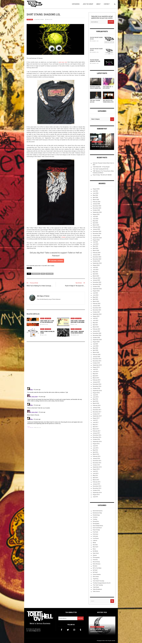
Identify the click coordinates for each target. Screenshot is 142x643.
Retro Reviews (96, 564)
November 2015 (97, 462)
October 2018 (96, 388)
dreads (64, 237)
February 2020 (96, 354)
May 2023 (95, 271)
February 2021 (96, 329)
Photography (96, 557)
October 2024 (96, 235)
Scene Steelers (97, 574)
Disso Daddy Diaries (98, 525)
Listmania (94, 140)
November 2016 (97, 437)
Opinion (94, 141)
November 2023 (97, 259)
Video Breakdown (97, 589)
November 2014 (97, 488)
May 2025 (95, 220)
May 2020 (95, 348)
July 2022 (95, 293)
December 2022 (97, 282)
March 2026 (96, 199)
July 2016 (95, 445)
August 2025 (96, 214)
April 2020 (95, 350)
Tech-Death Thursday (98, 581)
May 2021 (95, 322)
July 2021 (95, 318)
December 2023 (97, 257)
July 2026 (95, 191)
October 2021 (96, 312)
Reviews (95, 566)
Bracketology (96, 515)
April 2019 (95, 375)
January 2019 (96, 382)
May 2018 (95, 399)
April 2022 (95, 299)
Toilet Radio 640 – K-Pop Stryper (101, 166)
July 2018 (95, 395)
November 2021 (97, 310)
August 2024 (96, 240)
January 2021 (96, 331)
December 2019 (97, 358)
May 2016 (95, 450)
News (94, 549)
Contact (107, 4)
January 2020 (96, 356)
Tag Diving (95, 578)
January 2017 (96, 433)
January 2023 (96, 280)
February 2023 (96, 278)
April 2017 (95, 426)
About (98, 4)
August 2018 (96, 392)
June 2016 (95, 448)
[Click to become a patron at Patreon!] (56, 260)
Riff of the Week (97, 568)
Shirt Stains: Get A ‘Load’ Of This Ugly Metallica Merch (47, 322)
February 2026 (96, 201)
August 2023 (96, 265)
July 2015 (95, 471)
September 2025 (97, 212)
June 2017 (95, 422)
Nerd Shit (95, 544)
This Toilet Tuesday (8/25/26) (100, 169)
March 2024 (96, 250)
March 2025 (96, 225)
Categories (76, 4)
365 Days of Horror (40, 19)
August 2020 (96, 341)
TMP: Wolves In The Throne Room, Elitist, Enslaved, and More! (108, 102)
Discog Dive (96, 521)
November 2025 (97, 208)
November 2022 (97, 284)
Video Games (96, 591)
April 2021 (95, 324)
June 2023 (95, 269)
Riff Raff (95, 570)
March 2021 (96, 327)
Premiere (95, 559)
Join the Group (88, 4)
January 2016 (96, 458)
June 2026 (95, 193)
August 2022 (96, 290)
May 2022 (95, 297)
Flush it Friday (96, 530)
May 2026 (95, 195)
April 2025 (95, 223)
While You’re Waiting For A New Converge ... (39, 286)
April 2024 (95, 248)
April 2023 (95, 274)
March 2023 (96, 276)
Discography (96, 523)
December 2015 (97, 460)
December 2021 (97, 307)
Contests (95, 517)
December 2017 (97, 409)
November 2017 (97, 412)
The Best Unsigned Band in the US (101, 583)
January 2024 (96, 254)
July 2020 (95, 344)
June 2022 (95, 295)
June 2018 (95, 397)
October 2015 (96, 465)
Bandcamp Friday (97, 513)
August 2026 (96, 189)
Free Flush (95, 532)
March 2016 (96, 454)
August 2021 (96, 316)
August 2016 (96, 443)
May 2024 (95, 246)
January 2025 (96, 229)
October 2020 (96, 337)
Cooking (95, 519)
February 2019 (96, 380)
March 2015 (96, 479)
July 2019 (95, 369)
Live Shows (96, 538)
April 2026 (95, 197)
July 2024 (95, 242)
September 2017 (97, 416)
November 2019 (97, 361)
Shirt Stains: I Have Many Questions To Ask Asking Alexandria (77, 322)
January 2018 (96, 407)
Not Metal (105, 140)
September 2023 (97, 263)
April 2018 (95, 401)
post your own (63, 62)
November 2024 (97, 233)
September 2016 (97, 441)
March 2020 (96, 352)
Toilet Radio (96, 587)
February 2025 (96, 227)
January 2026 (96, 203)
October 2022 (96, 286)
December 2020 (97, 333)
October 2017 (96, 414)
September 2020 (97, 339)
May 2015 (95, 475)
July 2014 (95, 496)
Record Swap (96, 561)
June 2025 (95, 218)
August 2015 (96, 469)
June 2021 (95, 320)
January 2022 (96, 305)
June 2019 (95, 371)
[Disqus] (56, 365)
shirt (42, 273)
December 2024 (97, 231)
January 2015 (96, 484)
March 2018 (96, 403)
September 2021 (97, 314)
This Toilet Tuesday (98, 585)
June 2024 (95, 244)
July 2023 (95, 267)
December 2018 (97, 384)
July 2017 (95, 420)
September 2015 (97, 467)
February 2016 (96, 456)
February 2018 (96, 405)
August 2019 (96, 367)
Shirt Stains (29, 19)
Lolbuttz (95, 540)
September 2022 (97, 288)
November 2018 (97, 386)
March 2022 (96, 301)
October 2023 (96, 261)
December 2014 (97, 486)
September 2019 (97, 365)
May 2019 (95, 373)
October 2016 (96, 439)
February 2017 (96, 431)
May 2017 (95, 424)
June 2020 (95, 346)
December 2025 (97, 206)
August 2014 (96, 494)
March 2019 (96, 377)
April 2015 (95, 477)
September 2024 (97, 237)
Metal (42, 318)
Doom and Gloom (97, 527)
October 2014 (96, 490)
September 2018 (97, 390)
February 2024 (96, 252)
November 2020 (97, 335)
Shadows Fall (35, 273)
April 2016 (95, 452)
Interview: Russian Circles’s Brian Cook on (95, 88)
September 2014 (97, 492)
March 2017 (96, 428)
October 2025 (96, 210)
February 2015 (96, 482)
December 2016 (97, 435)
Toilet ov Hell (104, 640)
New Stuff (95, 546)
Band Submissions (97, 510)
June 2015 (95, 473)
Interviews (95, 534)
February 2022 (96, 303)
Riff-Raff (95, 572)
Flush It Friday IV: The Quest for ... (75, 286)
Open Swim (96, 553)
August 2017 (96, 418)
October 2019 (96, 363)
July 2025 (95, 216)
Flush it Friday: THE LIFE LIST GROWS (102, 175)
